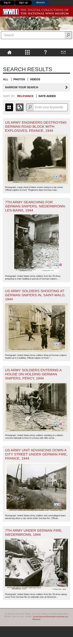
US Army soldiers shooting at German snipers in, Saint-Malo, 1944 (35, 295)
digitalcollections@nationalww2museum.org (50, 616)
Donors (40, 2)
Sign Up (23, 2)
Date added (47, 96)
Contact (64, 52)
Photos (19, 79)
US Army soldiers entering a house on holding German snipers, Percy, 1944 (33, 374)
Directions (36, 619)
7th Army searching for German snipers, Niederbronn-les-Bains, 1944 (35, 206)
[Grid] (9, 107)
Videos (35, 79)
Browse (27, 52)
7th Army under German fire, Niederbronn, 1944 (33, 533)
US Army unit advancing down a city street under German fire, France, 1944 (36, 454)
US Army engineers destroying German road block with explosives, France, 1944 (36, 127)
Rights (9, 59)
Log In (7, 2)
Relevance (25, 96)
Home (9, 52)
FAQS (45, 52)
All (5, 79)
